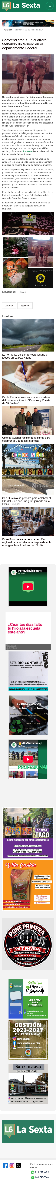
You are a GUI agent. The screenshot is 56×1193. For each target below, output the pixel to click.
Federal (23, 292)
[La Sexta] (18, 4)
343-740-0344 (42, 1177)
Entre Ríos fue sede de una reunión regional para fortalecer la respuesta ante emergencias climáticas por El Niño (26, 542)
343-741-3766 (42, 1171)
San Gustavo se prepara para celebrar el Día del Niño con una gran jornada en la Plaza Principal (26, 501)
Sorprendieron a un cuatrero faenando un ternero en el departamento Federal (24, 43)
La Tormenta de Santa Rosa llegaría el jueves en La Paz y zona (25, 355)
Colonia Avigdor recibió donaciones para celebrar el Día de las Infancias (26, 439)
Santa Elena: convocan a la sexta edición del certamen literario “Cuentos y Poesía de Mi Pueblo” (26, 400)
